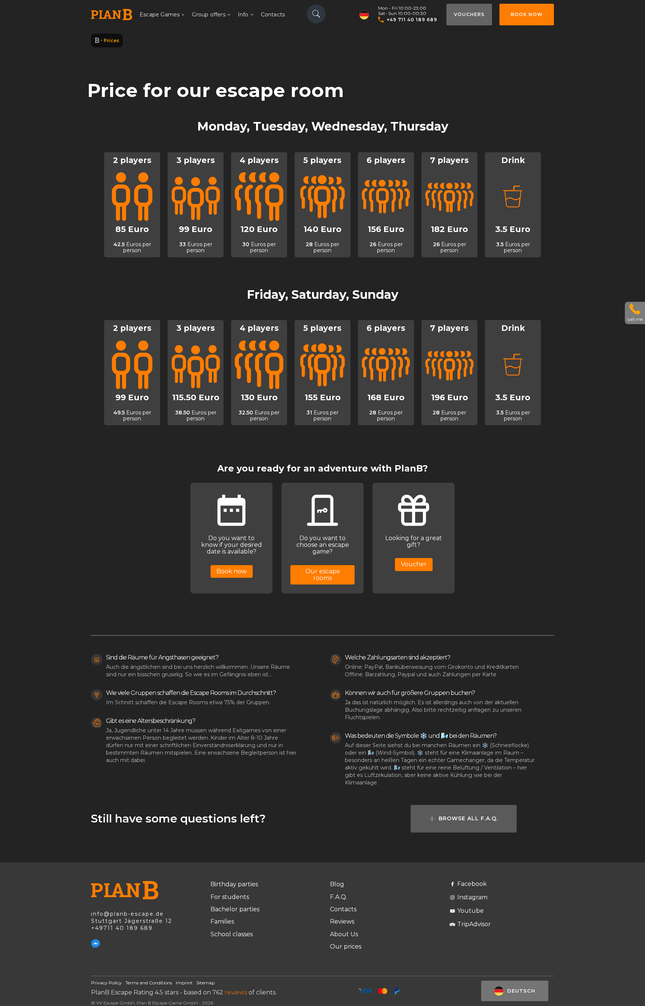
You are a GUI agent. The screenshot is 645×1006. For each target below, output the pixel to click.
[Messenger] (95, 943)
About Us (344, 934)
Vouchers (469, 14)
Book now (527, 14)
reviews (236, 992)
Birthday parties (234, 884)
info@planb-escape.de (127, 914)
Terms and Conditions (148, 982)
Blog (337, 884)
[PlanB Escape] (97, 40)
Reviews (342, 921)
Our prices (345, 946)
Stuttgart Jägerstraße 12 (131, 921)
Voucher (414, 564)
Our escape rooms (322, 575)
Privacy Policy (106, 982)
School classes (232, 934)
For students (230, 896)
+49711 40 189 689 (122, 928)
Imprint (184, 982)
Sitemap (205, 982)
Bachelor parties (235, 909)
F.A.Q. (338, 896)
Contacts (273, 14)
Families (222, 921)
